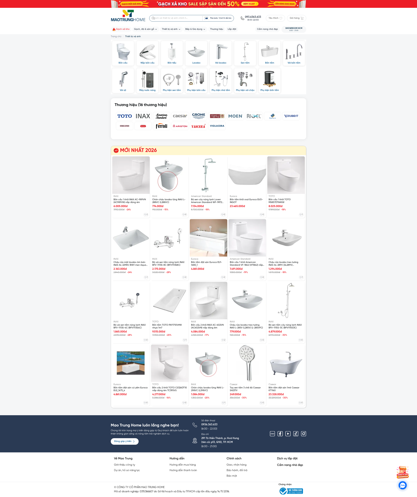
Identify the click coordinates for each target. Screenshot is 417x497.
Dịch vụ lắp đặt (287, 458)
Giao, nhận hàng (236, 464)
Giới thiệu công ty (124, 464)
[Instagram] (303, 433)
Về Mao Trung (123, 458)
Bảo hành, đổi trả (237, 470)
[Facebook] (280, 433)
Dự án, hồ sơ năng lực (127, 470)
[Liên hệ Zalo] (403, 485)
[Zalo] (272, 433)
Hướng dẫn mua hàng (183, 464)
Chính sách (234, 458)
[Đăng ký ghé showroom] (402, 472)
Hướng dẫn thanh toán (183, 470)
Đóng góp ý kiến (122, 441)
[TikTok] (295, 433)
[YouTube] (288, 433)
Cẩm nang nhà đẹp (290, 465)
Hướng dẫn (177, 458)
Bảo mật (232, 476)
